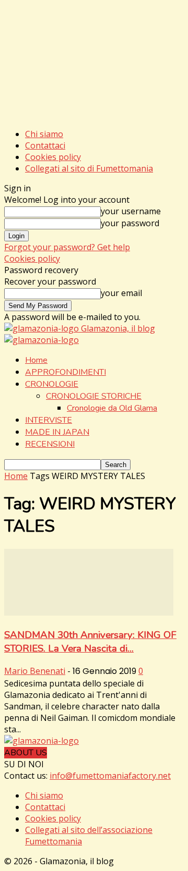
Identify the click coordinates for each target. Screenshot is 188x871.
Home (36, 360)
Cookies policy (53, 157)
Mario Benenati (34, 671)
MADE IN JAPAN (57, 432)
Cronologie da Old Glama (112, 408)
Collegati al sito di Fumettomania (89, 168)
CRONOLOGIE (51, 384)
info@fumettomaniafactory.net (110, 775)
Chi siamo (44, 134)
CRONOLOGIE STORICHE (94, 396)
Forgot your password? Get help (67, 247)
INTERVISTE (48, 420)
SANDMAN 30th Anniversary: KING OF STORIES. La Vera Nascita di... (90, 641)
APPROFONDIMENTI (65, 372)
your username (131, 211)
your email (121, 293)
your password (130, 223)
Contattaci (45, 145)
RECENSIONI (50, 444)
